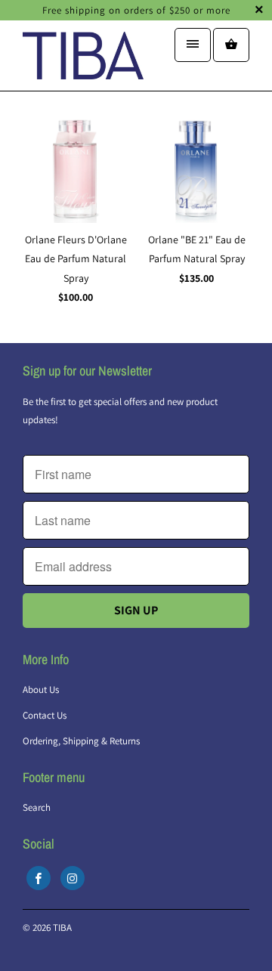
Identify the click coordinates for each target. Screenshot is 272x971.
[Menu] (193, 45)
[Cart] (231, 45)
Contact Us (44, 715)
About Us (41, 689)
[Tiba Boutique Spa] (83, 61)
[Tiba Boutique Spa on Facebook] (38, 878)
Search (37, 807)
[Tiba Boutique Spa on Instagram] (72, 878)
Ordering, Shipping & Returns (81, 740)
